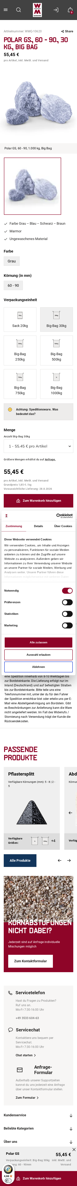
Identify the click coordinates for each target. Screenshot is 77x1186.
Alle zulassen (38, 642)
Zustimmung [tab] (14, 526)
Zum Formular (25, 1097)
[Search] (19, 10)
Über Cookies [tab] (63, 526)
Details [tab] (38, 526)
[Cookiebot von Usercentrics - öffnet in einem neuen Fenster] (56, 515)
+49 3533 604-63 (27, 1018)
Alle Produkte (20, 860)
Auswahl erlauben (38, 654)
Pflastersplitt (21, 774)
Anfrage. (50, 459)
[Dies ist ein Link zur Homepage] (37, 10)
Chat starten (24, 1055)
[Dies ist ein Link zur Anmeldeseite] (57, 10)
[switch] (67, 602)
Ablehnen (38, 666)
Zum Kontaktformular (30, 961)
